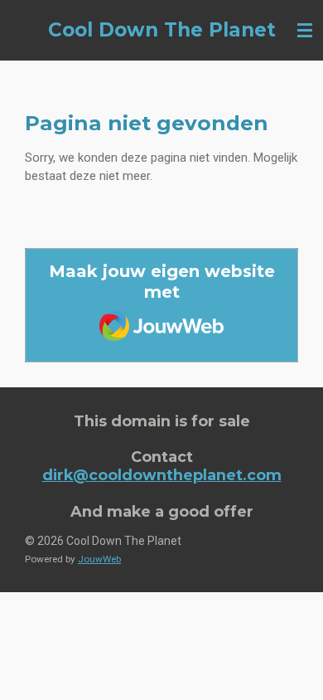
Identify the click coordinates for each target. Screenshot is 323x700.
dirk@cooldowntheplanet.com (162, 475)
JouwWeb (99, 559)
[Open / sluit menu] (305, 30)
